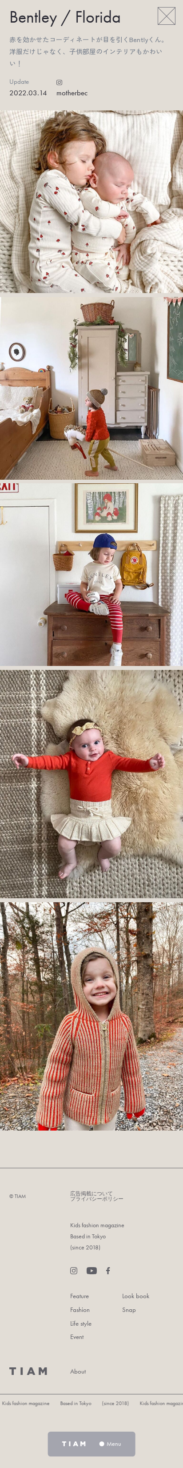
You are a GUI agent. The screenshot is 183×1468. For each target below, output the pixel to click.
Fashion (80, 1309)
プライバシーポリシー (96, 1199)
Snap (129, 1309)
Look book (135, 1296)
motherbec (72, 93)
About (78, 1371)
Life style (81, 1323)
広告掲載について (91, 1193)
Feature (79, 1296)
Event (77, 1336)
